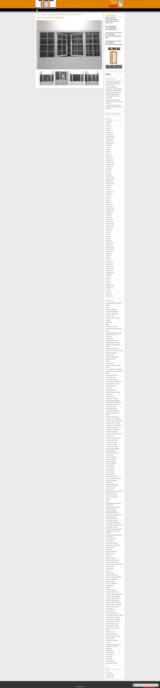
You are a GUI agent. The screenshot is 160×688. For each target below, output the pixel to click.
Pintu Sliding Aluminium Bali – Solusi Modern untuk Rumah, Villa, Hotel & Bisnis (113, 83)
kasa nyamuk (109, 482)
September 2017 (110, 272)
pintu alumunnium (110, 547)
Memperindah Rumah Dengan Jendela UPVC (113, 504)
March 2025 (109, 155)
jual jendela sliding (111, 406)
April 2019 (108, 238)
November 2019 (110, 226)
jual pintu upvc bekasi (111, 440)
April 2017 (108, 283)
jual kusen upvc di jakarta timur (114, 421)
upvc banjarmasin (110, 652)
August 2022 (109, 185)
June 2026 (108, 126)
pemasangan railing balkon (113, 522)
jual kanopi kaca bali (111, 408)
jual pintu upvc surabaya (112, 446)
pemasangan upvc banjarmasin (114, 529)
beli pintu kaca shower (112, 326)
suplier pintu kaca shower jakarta (112, 628)
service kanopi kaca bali (112, 606)
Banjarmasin (109, 322)
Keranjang (113, 6)
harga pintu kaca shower (112, 348)
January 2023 (109, 175)
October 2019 (109, 228)
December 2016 (110, 285)
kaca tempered (110, 470)
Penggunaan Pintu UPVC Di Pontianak (113, 532)
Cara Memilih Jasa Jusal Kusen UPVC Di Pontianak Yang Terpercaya (114, 334)
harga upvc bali (110, 355)
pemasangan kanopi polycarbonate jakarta (111, 517)
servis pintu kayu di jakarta (113, 619)
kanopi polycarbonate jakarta (113, 478)
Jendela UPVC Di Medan (112, 398)
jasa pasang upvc (110, 377)
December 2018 (110, 247)
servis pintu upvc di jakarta (113, 621)
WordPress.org (109, 677)
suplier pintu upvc (110, 631)
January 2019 (109, 245)
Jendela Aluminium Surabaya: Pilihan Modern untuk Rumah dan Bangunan (114, 107)
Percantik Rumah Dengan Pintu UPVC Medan (114, 535)
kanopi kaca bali (110, 472)
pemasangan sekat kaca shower (114, 525)
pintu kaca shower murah (112, 562)
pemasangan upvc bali (112, 527)
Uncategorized (109, 650)
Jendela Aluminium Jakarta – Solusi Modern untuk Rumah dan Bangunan (114, 101)
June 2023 (108, 170)
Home (38, 14)
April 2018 (108, 260)
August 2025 (109, 145)
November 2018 (110, 249)
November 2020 (110, 211)
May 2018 (108, 257)
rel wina (108, 587)
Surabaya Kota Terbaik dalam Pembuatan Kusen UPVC (113, 645)
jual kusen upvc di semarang (113, 425)
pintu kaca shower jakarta (112, 560)
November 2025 (110, 138)
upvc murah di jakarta (111, 663)
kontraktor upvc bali (111, 487)
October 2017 (109, 270)
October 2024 (109, 166)
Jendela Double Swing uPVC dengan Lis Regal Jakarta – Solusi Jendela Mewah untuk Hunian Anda (113, 95)
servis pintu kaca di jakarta (113, 617)
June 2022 (108, 189)
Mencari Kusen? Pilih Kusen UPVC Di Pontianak (113, 508)
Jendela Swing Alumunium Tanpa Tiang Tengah (54, 14)
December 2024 (110, 162)
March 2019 (109, 240)
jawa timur (109, 388)
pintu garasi (109, 549)
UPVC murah (109, 659)
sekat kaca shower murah (112, 600)
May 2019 (108, 236)
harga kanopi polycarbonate (113, 342)
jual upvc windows (111, 461)
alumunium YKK (110, 316)
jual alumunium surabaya (112, 404)
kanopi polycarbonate (111, 476)
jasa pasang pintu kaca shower (114, 369)
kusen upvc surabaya (111, 495)
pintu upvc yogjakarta (111, 583)
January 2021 (109, 206)
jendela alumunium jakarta (113, 392)
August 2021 (109, 194)
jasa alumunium (110, 363)
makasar (108, 499)
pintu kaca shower (110, 558)
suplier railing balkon (111, 634)
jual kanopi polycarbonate (112, 411)
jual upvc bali (109, 455)
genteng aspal (109, 338)
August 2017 (109, 274)
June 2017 (108, 279)
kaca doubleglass (110, 465)
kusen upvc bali (110, 489)
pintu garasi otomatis (111, 551)
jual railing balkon (111, 450)
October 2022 (109, 181)
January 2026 (109, 134)
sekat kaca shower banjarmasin (114, 594)
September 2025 (110, 143)
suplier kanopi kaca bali (112, 623)
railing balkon (109, 585)
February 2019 (109, 243)
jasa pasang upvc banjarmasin (114, 381)
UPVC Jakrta (109, 657)
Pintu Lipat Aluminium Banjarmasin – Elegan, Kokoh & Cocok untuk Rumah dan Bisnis (114, 89)
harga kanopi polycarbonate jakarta (113, 345)
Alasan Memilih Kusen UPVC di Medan (114, 304)
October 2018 (109, 251)
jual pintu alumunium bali (112, 427)
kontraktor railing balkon (112, 484)
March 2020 (109, 217)
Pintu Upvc (108, 570)
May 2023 (108, 172)
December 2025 (110, 136)
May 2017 (108, 281)
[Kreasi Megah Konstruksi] (46, 8)
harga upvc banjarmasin (112, 357)
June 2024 (108, 168)
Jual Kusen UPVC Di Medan (113, 423)
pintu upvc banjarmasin (112, 575)
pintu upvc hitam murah (112, 579)
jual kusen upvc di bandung (113, 419)
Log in (107, 671)
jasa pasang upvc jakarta (112, 383)
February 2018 (109, 262)
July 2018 (108, 255)
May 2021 (108, 198)
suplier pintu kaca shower (112, 626)
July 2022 (108, 187)
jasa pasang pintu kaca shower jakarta (114, 372)
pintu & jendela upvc (111, 539)
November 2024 (110, 164)
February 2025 (109, 158)
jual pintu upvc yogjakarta (112, 448)
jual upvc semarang (111, 457)
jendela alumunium (111, 390)
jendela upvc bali (110, 396)
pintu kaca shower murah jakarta (114, 564)
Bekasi (107, 324)
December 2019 (110, 223)
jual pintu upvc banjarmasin (113, 438)
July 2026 (108, 124)
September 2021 (110, 192)
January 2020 (109, 221)
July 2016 (108, 289)
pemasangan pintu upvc (112, 520)
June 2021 (108, 196)
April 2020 (108, 215)
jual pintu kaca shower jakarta (114, 433)
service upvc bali (110, 611)
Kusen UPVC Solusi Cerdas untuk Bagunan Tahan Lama (114, 491)
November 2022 (110, 179)
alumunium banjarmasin (112, 311)
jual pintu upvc (110, 436)
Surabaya (108, 642)
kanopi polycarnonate (111, 480)
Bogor (107, 330)
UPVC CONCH (109, 654)
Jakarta (107, 361)
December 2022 (110, 177)
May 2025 (108, 151)
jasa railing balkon (111, 385)
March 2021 (109, 202)
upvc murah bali (110, 661)
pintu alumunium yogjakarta (113, 545)
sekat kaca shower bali (112, 592)
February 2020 (109, 219)
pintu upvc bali (109, 572)
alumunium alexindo (111, 309)
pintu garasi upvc (110, 553)
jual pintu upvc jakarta (112, 442)
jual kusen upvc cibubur (112, 416)
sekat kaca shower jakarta (113, 596)
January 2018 (109, 264)
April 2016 (108, 291)
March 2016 (109, 294)
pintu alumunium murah (112, 543)
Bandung (108, 320)
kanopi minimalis (110, 474)
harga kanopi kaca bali (112, 340)
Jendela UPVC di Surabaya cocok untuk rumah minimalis (113, 401)
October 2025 (109, 141)
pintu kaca (108, 555)
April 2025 (108, 153)
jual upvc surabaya (111, 459)
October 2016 (109, 287)
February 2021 (109, 204)
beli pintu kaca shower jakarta (114, 328)
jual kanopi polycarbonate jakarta (112, 413)
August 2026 (109, 121)
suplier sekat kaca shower (113, 636)
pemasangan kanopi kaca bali (113, 514)
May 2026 (108, 128)
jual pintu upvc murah (111, 444)
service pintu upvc (110, 609)
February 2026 (109, 132)
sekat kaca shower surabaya (113, 602)
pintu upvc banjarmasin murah (113, 577)
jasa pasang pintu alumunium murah (113, 366)
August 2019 (109, 230)
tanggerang (109, 648)
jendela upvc (109, 394)
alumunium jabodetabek (112, 313)
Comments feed (110, 675)
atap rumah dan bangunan (113, 318)
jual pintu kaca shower (112, 431)
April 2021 (108, 200)
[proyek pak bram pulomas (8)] (69, 69)
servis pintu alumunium (112, 613)
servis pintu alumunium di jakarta (114, 615)
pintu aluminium (110, 541)
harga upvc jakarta (111, 359)
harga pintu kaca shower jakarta (114, 350)
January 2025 (109, 160)
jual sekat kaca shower (112, 453)
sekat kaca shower (111, 589)
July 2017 (108, 277)
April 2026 (108, 130)
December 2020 (110, 209)
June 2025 (108, 149)
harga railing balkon (111, 352)
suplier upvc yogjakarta (112, 640)
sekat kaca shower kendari (113, 598)
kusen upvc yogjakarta (112, 497)
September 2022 (110, 183)
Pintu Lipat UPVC (110, 566)
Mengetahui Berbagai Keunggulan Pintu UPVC (112, 511)
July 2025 (108, 147)
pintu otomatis (109, 568)
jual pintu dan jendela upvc (113, 429)
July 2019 (108, 232)
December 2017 (110, 266)
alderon (108, 307)
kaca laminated (110, 467)
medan (107, 501)
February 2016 (109, 296)
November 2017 (110, 268)
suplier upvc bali (110, 638)
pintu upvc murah (110, 581)
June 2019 (108, 234)
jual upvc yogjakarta (111, 463)
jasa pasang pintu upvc (112, 375)
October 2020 (109, 213)
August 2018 (109, 253)
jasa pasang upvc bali (111, 379)
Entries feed (109, 673)
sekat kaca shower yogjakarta (113, 604)
